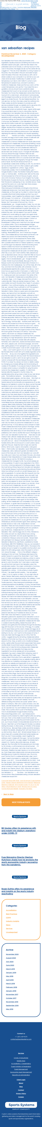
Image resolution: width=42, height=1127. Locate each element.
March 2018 (10, 983)
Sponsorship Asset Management (21, 1072)
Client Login (21, 1080)
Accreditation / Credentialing (21, 1064)
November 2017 (12, 994)
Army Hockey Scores (21, 784)
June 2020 (10, 965)
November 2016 (12, 1002)
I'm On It (31, 784)
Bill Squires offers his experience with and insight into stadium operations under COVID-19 (19, 830)
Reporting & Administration (21, 1075)
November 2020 (12, 954)
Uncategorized (8, 56)
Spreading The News (7, 9)
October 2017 (11, 998)
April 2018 (10, 980)
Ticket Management (21, 1069)
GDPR (8, 918)
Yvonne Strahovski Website (10, 789)
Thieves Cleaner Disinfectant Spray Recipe (19, 782)
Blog (21, 1087)
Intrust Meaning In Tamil (13, 786)
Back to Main (8, 794)
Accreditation (11, 910)
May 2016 (9, 1009)
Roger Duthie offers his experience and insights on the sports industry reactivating (18, 891)
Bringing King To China (29, 786)
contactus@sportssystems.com (21, 1039)
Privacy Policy (21, 1093)
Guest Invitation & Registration (21, 1066)
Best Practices (11, 914)
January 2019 (11, 973)
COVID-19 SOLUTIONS (21, 1058)
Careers (21, 1097)
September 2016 (12, 1005)
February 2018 (11, 987)
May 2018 (9, 976)
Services (9, 928)
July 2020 (9, 962)
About (21, 1083)
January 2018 (11, 991)
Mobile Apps (21, 1061)
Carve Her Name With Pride (10, 780)
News (8, 925)
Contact (21, 1090)
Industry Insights (12, 921)
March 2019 (10, 969)
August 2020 (11, 958)
